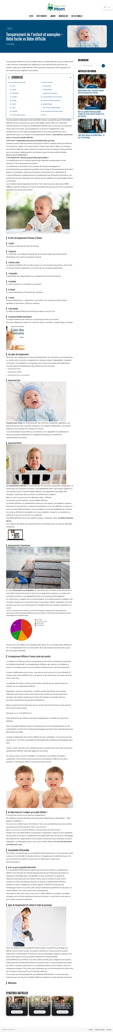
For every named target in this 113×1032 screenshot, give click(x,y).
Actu (9, 28)
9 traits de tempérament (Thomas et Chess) (18, 82)
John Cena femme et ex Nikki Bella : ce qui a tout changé (91, 136)
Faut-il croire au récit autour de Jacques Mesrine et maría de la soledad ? (17, 1006)
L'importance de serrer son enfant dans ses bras (35, 140)
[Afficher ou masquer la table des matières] (47, 78)
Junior (92, 86)
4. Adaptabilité (14, 97)
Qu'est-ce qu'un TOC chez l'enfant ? (35, 157)
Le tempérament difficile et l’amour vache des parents (52, 97)
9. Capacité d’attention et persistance (18, 115)
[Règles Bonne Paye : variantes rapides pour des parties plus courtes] (92, 81)
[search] (105, 7)
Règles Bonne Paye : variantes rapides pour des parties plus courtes (91, 91)
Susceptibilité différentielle (47, 104)
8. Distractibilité (14, 111)
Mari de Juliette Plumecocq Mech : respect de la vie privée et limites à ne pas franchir (91, 113)
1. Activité (13, 86)
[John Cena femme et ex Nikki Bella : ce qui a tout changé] (92, 126)
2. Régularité (14, 89)
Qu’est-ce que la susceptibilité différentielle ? (52, 107)
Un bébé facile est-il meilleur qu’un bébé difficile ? (51, 100)
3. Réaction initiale (15, 93)
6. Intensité (14, 104)
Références (44, 115)
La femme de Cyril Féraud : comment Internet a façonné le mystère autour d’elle (62, 1006)
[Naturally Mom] (56, 7)
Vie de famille (92, 107)
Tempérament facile (47, 86)
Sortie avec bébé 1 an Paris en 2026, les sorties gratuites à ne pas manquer (39, 1006)
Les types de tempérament (47, 82)
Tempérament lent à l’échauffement (50, 93)
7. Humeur (13, 107)
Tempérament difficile (48, 89)
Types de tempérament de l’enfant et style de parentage (52, 111)
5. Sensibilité (14, 100)
